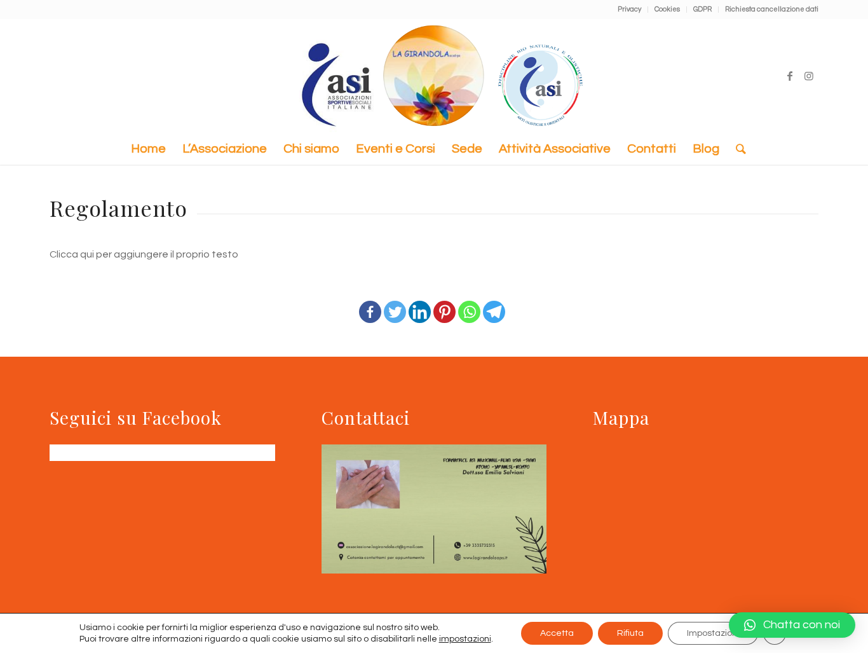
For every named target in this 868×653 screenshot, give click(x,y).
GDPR (702, 9)
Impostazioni (713, 633)
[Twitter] (395, 303)
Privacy (629, 9)
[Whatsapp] (469, 303)
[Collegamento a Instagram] (808, 75)
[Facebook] (370, 303)
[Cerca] (737, 149)
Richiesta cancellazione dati (771, 9)
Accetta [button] (557, 633)
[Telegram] (494, 303)
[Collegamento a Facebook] (789, 75)
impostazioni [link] (465, 639)
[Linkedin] (420, 303)
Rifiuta (630, 633)
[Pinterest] (444, 303)
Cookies (667, 9)
